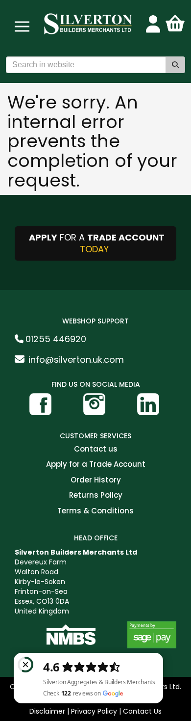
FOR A (97, 243)
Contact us (96, 449)
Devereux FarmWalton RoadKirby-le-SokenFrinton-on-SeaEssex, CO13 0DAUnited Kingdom (76, 581)
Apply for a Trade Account (95, 464)
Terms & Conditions (95, 511)
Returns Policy (95, 495)
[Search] (175, 64)
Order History (96, 480)
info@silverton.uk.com (76, 359)
